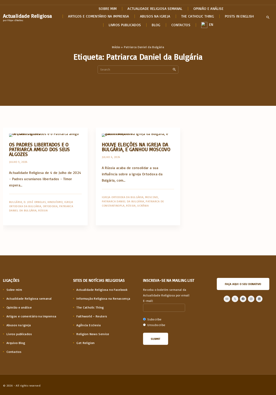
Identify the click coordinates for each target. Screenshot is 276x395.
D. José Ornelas (35, 202)
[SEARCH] (174, 69)
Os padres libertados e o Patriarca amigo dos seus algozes (39, 149)
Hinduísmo (55, 202)
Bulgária (15, 202)
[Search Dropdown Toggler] (268, 18)
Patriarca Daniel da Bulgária (123, 201)
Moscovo (151, 197)
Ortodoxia (50, 206)
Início (116, 47)
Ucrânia (143, 205)
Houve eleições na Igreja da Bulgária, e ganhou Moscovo (136, 146)
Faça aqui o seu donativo (243, 284)
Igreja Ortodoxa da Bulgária (123, 197)
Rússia (43, 210)
